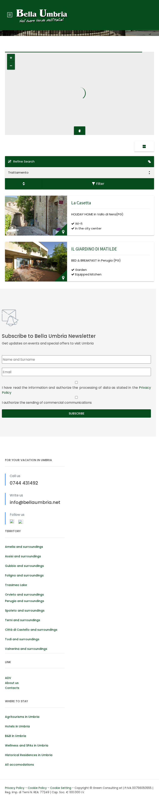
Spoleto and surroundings (25, 610)
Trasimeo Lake (16, 585)
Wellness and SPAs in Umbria (26, 745)
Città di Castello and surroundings (31, 630)
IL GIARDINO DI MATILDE (94, 249)
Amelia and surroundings (24, 547)
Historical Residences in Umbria (28, 755)
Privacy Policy (15, 788)
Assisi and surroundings (23, 556)
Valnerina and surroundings (26, 649)
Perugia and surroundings (24, 601)
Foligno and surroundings (24, 575)
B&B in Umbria (15, 736)
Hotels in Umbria (17, 726)
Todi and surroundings (22, 639)
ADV (8, 678)
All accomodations (19, 765)
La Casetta (81, 203)
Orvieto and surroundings (24, 594)
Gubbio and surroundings (24, 566)
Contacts (12, 688)
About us (12, 683)
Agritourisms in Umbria (22, 717)
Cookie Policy (38, 788)
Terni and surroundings (22, 620)
